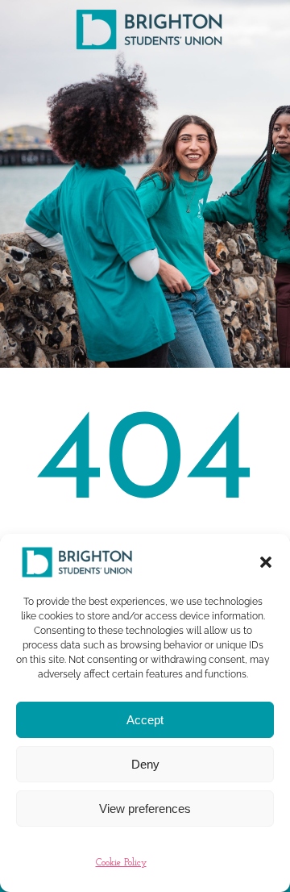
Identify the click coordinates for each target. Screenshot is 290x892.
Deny (145, 764)
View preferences (145, 808)
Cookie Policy (121, 863)
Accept (145, 720)
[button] (266, 562)
